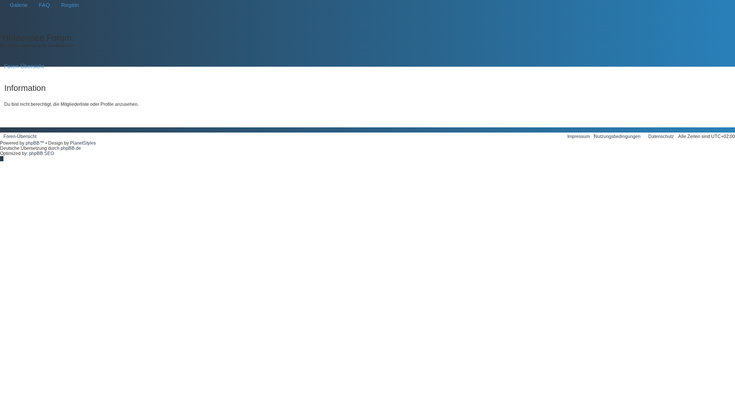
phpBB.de (71, 148)
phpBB (33, 143)
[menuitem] (16, 5)
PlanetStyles (83, 143)
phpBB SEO (41, 153)
